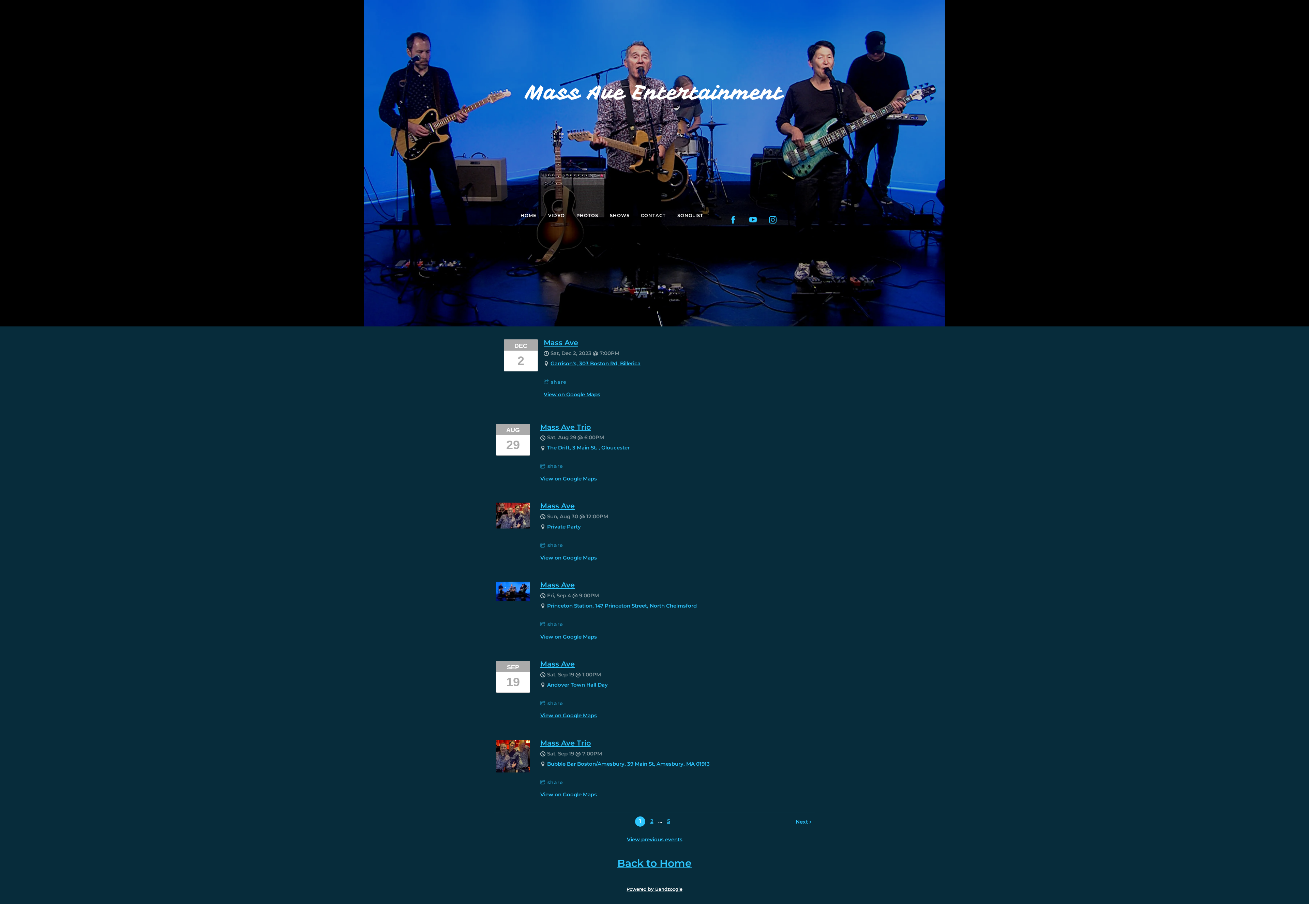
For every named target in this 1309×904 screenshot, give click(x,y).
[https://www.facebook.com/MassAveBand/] (733, 220)
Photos (587, 215)
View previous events (654, 839)
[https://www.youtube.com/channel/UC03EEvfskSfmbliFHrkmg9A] (753, 220)
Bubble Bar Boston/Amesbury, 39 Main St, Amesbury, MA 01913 (628, 764)
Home (529, 215)
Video (556, 215)
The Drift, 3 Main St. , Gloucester (588, 447)
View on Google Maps (572, 394)
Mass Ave (561, 342)
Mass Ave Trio (565, 427)
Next (802, 821)
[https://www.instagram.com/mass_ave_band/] (773, 220)
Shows (620, 215)
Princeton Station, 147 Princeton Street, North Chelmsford (622, 605)
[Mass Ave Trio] (513, 770)
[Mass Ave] (513, 526)
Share (559, 382)
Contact (653, 215)
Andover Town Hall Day (577, 684)
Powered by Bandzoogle (654, 889)
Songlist (690, 215)
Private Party (564, 526)
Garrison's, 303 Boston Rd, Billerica (596, 363)
